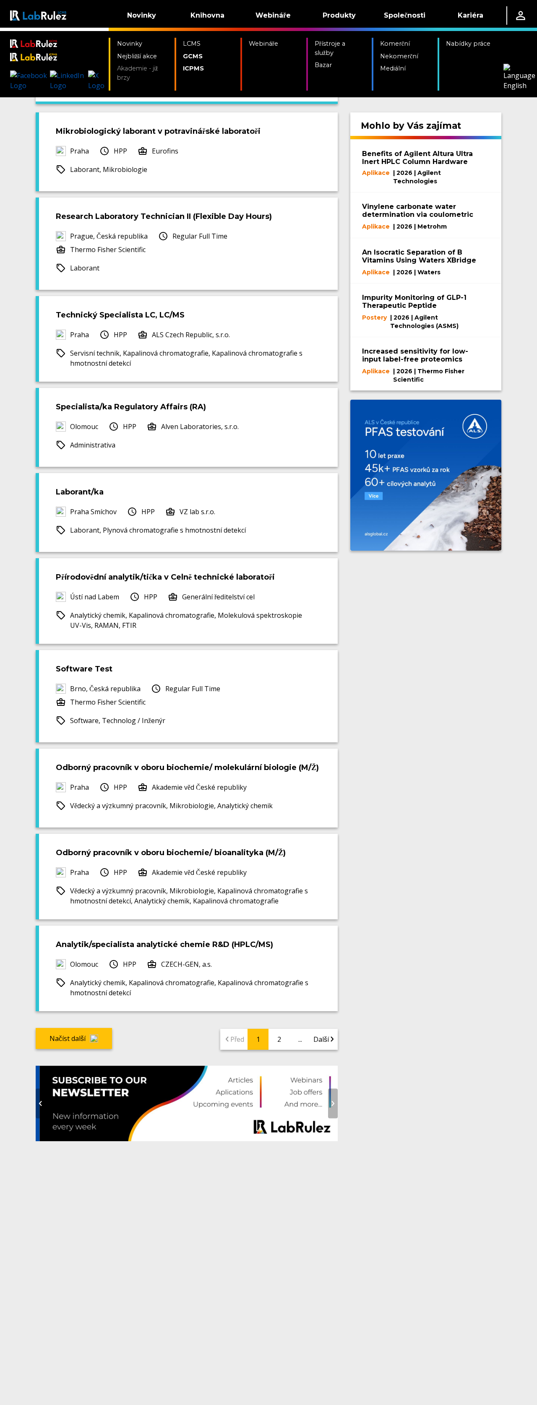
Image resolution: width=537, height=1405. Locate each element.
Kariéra (470, 15)
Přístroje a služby (330, 48)
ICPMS (193, 68)
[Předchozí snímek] (40, 1103)
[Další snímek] (333, 1103)
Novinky (141, 15)
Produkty (339, 15)
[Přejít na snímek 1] (174, 1135)
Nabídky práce (468, 43)
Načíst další (68, 1038)
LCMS (192, 43)
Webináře (273, 15)
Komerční (395, 43)
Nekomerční (399, 56)
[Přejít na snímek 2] (182, 1135)
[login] (520, 15)
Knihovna (207, 15)
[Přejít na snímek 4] (199, 1135)
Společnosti (404, 15)
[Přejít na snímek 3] (190, 1135)
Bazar (323, 65)
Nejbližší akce (137, 56)
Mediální (393, 68)
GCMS (193, 56)
